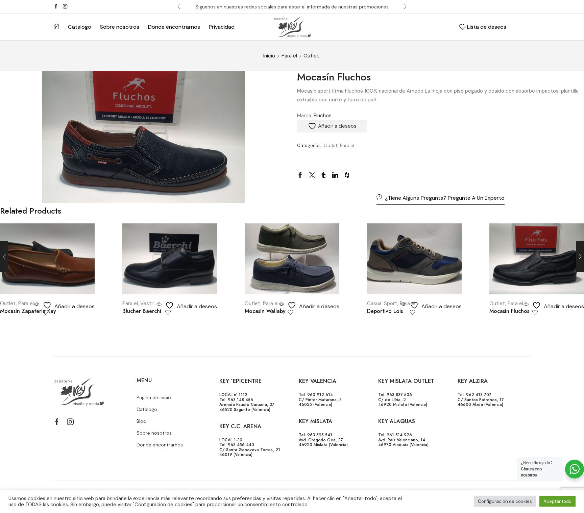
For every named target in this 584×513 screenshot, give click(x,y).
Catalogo (79, 26)
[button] (178, 7)
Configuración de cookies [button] (505, 501)
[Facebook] (56, 6)
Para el (289, 55)
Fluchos (323, 115)
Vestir (147, 303)
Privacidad (222, 26)
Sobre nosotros (119, 26)
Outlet (311, 55)
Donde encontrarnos (174, 26)
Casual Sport (382, 303)
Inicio (269, 55)
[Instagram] (65, 6)
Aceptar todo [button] (557, 501)
